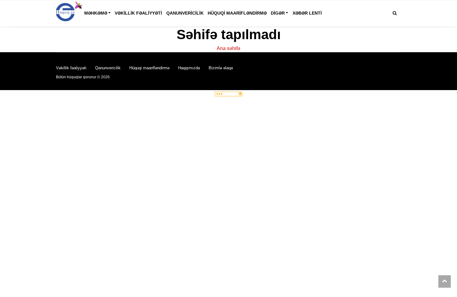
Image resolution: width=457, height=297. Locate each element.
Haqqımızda (189, 68)
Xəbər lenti (307, 13)
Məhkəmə (95, 13)
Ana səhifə (228, 48)
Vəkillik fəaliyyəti (138, 13)
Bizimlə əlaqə (221, 68)
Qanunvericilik (185, 13)
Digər (278, 13)
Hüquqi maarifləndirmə (237, 13)
